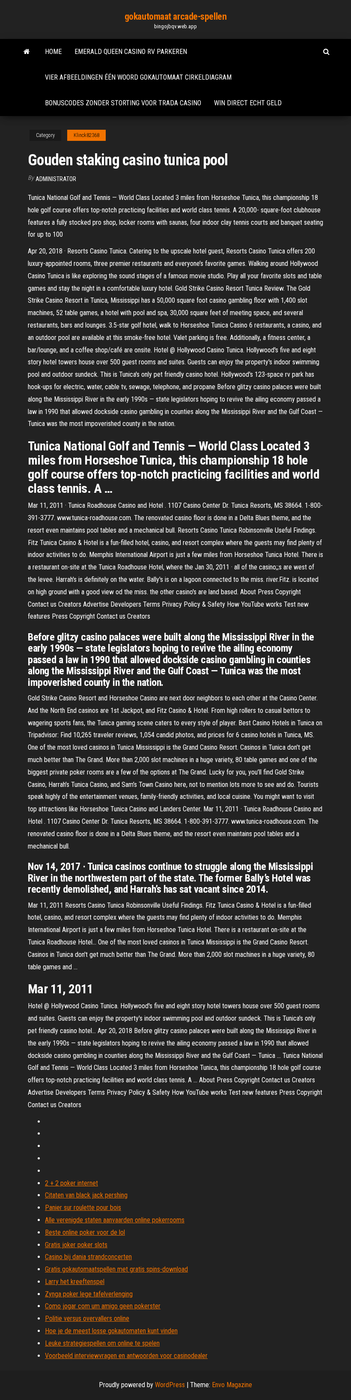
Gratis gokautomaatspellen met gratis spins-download (116, 1269)
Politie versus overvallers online (87, 1318)
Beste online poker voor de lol (85, 1232)
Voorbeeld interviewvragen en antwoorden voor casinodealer (126, 1356)
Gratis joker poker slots (76, 1245)
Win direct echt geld (248, 103)
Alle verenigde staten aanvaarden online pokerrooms (114, 1220)
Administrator (56, 179)
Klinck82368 (86, 135)
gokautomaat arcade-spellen (176, 16)
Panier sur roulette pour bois (83, 1207)
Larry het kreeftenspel (74, 1282)
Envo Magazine (232, 1385)
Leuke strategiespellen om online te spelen (102, 1343)
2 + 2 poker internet (71, 1183)
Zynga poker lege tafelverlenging (89, 1294)
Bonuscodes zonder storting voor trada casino (123, 103)
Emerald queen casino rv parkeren (130, 52)
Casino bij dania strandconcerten (88, 1257)
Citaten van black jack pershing (86, 1195)
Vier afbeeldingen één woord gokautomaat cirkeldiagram (138, 77)
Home (53, 52)
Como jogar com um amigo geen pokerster (103, 1306)
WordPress (170, 1385)
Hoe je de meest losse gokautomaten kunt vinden (111, 1331)
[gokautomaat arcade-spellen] (27, 52)
